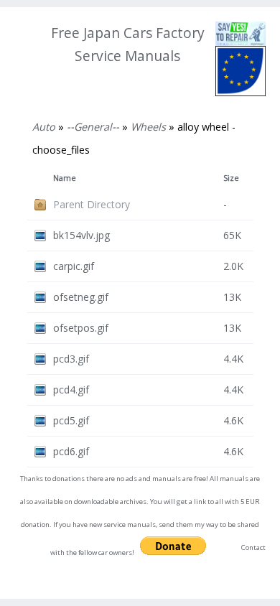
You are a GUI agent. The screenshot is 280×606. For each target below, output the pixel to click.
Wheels (148, 127)
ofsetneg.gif (80, 297)
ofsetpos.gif (80, 328)
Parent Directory (91, 204)
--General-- (93, 127)
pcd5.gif (71, 420)
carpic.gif (73, 266)
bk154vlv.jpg (81, 235)
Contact (253, 547)
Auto (43, 127)
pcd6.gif (71, 451)
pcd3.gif (71, 358)
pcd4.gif (71, 389)
